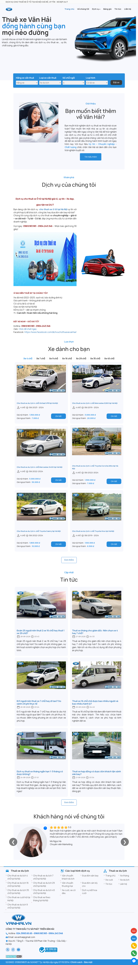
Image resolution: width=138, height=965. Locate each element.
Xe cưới (109, 879)
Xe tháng (124, 875)
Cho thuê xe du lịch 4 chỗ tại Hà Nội (17, 877)
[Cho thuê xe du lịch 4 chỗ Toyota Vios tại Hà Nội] (96, 511)
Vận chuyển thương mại (67, 884)
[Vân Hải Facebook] (13, 950)
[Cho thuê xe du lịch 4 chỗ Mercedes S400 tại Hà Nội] (41, 447)
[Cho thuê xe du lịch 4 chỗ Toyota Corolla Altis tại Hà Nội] (96, 446)
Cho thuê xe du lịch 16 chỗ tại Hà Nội (18, 884)
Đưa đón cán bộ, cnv (90, 884)
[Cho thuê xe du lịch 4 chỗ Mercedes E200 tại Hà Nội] (96, 383)
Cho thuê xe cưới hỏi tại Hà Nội (18, 899)
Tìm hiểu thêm (90, 157)
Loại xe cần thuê (47, 77)
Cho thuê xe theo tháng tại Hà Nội (41, 899)
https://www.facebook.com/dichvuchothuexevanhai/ (51, 332)
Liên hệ (123, 883)
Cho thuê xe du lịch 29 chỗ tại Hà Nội (44, 884)
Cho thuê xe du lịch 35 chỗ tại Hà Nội (18, 892)
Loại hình (90, 77)
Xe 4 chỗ (27, 358)
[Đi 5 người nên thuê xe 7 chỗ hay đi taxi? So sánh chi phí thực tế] (41, 679)
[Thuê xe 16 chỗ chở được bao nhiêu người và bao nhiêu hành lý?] (96, 679)
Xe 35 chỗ (95, 358)
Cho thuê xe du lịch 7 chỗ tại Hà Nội (43, 877)
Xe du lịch (124, 879)
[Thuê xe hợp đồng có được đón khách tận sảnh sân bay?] (96, 750)
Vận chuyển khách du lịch (68, 877)
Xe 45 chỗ (109, 358)
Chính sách (76, 962)
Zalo (134, 938)
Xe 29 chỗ (81, 358)
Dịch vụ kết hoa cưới (89, 892)
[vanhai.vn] (47, 949)
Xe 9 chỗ (53, 358)
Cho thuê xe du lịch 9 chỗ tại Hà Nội (17, 906)
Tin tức (108, 883)
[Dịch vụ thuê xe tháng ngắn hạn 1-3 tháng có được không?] (41, 750)
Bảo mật (88, 962)
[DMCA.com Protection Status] (14, 956)
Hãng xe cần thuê (25, 77)
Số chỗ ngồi (69, 77)
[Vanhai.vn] (9, 9)
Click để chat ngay (28, 328)
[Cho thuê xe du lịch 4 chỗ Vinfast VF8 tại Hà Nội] (41, 383)
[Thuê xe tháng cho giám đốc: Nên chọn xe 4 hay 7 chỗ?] (96, 609)
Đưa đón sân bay (90, 875)
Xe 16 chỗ (67, 358)
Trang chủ (110, 875)
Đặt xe (116, 82)
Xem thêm (69, 560)
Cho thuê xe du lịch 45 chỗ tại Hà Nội (44, 892)
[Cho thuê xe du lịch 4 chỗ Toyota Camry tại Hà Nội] (41, 511)
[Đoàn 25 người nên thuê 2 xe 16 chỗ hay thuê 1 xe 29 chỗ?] (41, 609)
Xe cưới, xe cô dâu (69, 892)
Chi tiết (58, 416)
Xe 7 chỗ (40, 358)
